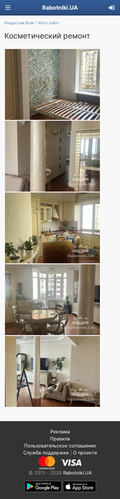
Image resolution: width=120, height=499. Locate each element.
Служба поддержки (46, 453)
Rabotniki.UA (60, 7)
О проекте (85, 453)
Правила (60, 439)
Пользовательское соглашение (60, 446)
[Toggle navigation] (8, 8)
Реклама (60, 432)
